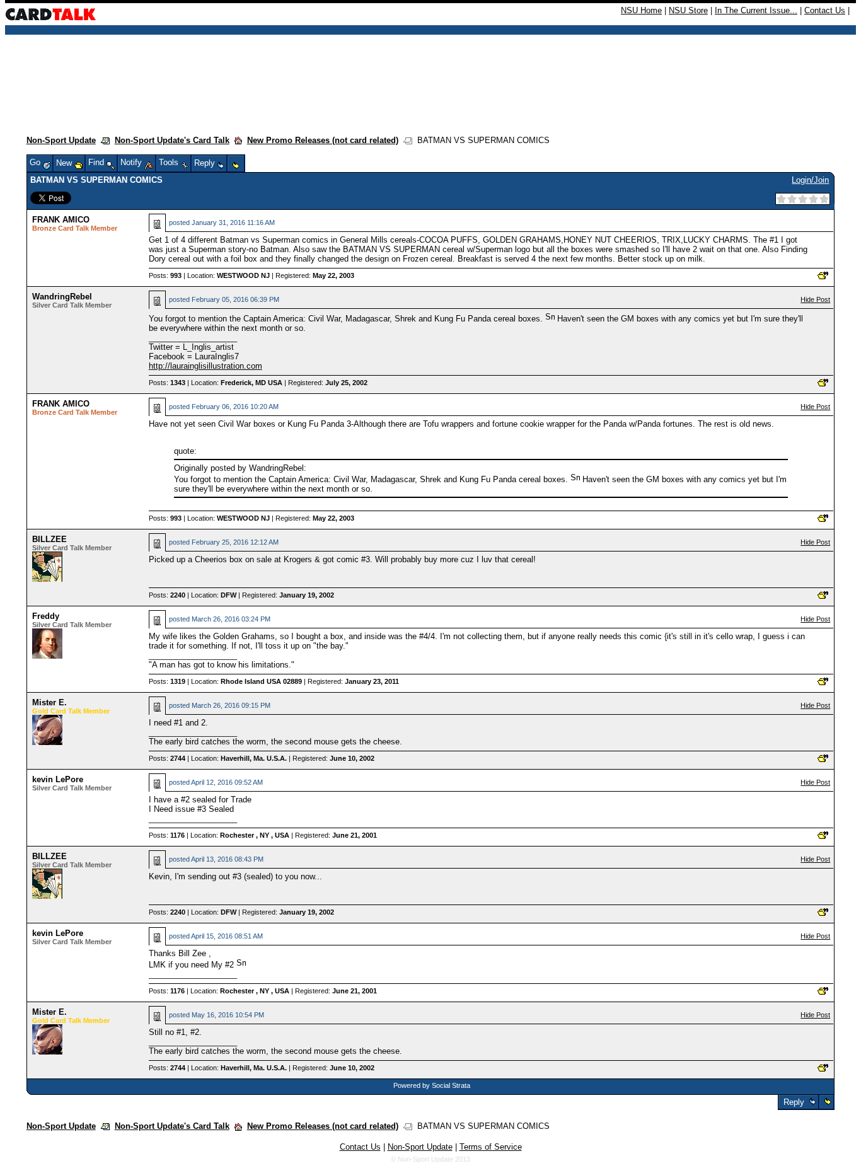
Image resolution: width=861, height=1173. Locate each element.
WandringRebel (62, 296)
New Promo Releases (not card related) (322, 140)
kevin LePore (57, 779)
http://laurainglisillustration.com (205, 366)
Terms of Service (490, 1147)
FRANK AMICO (61, 219)
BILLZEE (49, 539)
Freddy (45, 616)
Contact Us (824, 10)
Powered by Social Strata (431, 1085)
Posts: (165, 275)
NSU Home (641, 10)
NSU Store (688, 10)
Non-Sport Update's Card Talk (172, 140)
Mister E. (49, 702)
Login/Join (810, 180)
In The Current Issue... (756, 10)
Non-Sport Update (61, 140)
